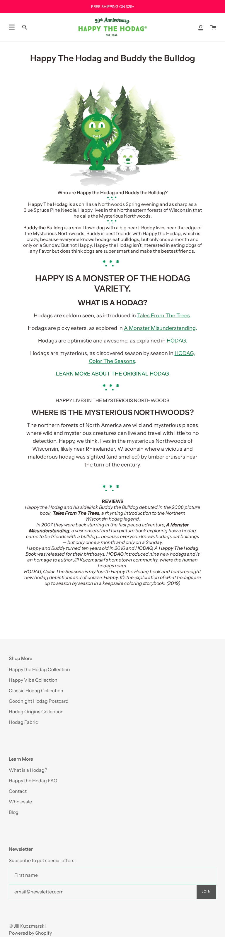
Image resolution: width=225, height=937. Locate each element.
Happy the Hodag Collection (39, 669)
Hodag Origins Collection (36, 711)
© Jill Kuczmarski (27, 926)
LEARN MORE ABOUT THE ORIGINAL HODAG (112, 374)
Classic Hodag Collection (36, 690)
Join (206, 891)
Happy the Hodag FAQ (33, 780)
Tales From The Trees (163, 315)
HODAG (176, 340)
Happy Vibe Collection (33, 680)
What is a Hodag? (28, 770)
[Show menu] (12, 27)
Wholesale (20, 802)
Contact (18, 791)
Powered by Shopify (30, 933)
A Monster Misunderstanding (160, 328)
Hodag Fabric (23, 722)
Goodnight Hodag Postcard (39, 701)
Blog (13, 812)
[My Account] (200, 27)
